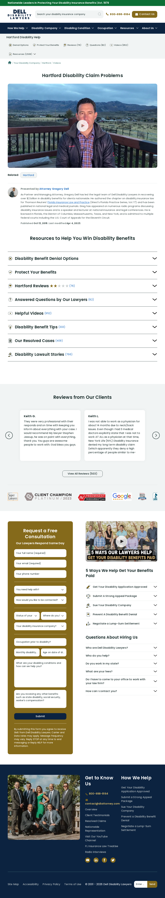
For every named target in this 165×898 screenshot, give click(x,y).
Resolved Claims (95, 821)
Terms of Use (72, 884)
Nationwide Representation (95, 829)
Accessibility (31, 884)
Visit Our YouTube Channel (96, 838)
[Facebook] (104, 860)
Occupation (105, 28)
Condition (77, 28)
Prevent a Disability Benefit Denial (138, 818)
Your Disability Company (27, 62)
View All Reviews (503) (82, 474)
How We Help (16, 28)
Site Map (13, 884)
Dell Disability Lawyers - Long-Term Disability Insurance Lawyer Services (19, 14)
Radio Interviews (95, 852)
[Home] (10, 63)
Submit (40, 716)
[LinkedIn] (96, 860)
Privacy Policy (51, 884)
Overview (91, 809)
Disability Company (44, 28)
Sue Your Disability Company (132, 809)
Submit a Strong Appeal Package (136, 799)
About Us (148, 28)
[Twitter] (113, 860)
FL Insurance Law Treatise (101, 846)
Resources (127, 28)
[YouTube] (87, 860)
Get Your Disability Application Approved (135, 789)
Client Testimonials (97, 815)
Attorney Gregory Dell (54, 189)
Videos (57, 62)
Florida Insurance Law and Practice (68, 202)
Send (152, 884)
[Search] (100, 14)
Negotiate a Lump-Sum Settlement (136, 828)
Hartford (46, 62)
